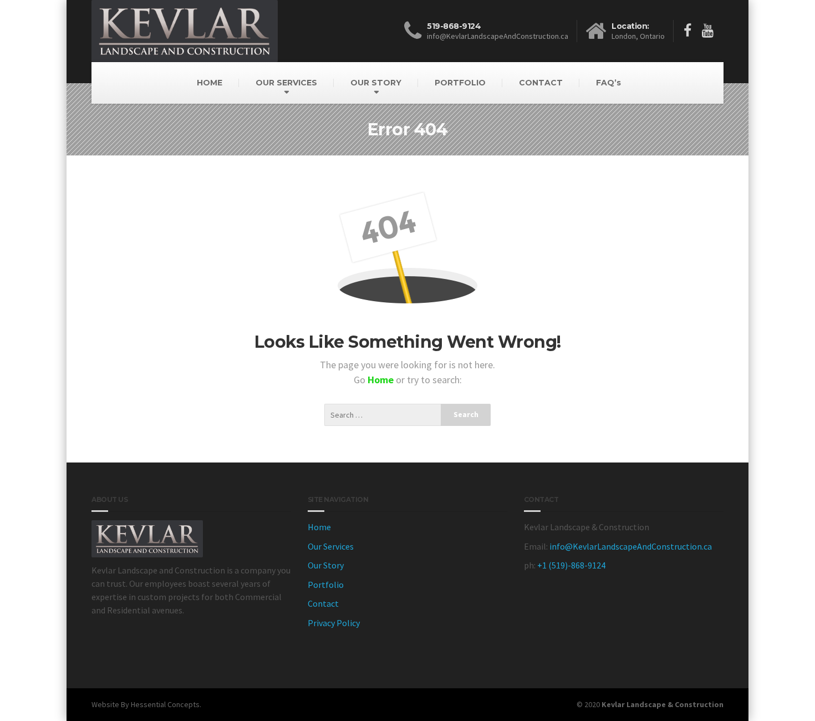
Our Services (331, 546)
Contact (323, 603)
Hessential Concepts (165, 704)
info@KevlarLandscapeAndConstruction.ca (630, 546)
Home (382, 379)
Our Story (326, 565)
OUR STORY (375, 83)
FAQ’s (608, 83)
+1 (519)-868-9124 (571, 565)
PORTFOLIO (460, 83)
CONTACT (541, 83)
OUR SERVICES (286, 83)
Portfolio (326, 584)
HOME (209, 83)
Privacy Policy (334, 622)
